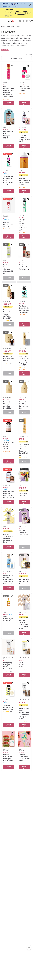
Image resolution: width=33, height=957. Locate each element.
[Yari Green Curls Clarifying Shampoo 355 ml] (8, 250)
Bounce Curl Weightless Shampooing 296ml (23, 405)
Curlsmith (22, 127)
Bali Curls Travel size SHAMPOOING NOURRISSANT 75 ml (24, 625)
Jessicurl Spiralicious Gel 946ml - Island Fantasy (24, 182)
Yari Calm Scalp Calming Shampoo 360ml (8, 445)
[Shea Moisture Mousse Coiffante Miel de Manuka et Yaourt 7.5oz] (8, 561)
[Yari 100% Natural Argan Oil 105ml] (8, 602)
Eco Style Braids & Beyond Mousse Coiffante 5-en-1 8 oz (23, 225)
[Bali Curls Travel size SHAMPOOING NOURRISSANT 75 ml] (24, 602)
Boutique (9, 26)
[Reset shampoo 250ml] (24, 647)
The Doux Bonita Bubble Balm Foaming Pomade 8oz (24, 309)
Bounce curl (7, 301)
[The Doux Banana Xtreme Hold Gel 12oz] (8, 689)
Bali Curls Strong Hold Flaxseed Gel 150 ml (23, 534)
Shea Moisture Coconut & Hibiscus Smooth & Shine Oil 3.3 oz (24, 450)
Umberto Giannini (6, 750)
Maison (3, 26)
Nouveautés (16, 26)
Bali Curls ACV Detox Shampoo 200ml (8, 135)
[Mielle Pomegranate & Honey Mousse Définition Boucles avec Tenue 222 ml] (8, 72)
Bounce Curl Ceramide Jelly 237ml (8, 359)
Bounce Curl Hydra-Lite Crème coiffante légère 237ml (7, 314)
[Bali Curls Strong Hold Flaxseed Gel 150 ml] (24, 516)
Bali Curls (6, 127)
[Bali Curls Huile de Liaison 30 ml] (24, 561)
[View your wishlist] (27, 21)
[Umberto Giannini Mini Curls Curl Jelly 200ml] (24, 739)
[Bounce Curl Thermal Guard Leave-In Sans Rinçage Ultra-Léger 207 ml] (24, 338)
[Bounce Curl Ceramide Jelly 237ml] (8, 338)
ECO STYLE (22, 215)
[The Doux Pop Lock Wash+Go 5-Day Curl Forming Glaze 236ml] (8, 160)
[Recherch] (20, 21)
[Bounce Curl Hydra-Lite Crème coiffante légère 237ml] (8, 291)
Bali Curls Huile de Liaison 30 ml (24, 582)
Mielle (5, 82)
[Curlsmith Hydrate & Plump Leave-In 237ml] (24, 117)
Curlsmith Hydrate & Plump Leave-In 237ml (24, 139)
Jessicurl (22, 170)
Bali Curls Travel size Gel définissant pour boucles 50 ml (8, 539)
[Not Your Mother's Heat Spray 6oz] (8, 205)
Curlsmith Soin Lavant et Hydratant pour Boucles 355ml (8, 494)
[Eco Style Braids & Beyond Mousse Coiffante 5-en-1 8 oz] (24, 205)
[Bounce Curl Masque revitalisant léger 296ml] (8, 387)
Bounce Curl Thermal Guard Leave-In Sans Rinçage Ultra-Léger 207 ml (24, 361)
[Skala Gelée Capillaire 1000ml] (24, 475)
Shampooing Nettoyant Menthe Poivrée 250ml (8, 666)
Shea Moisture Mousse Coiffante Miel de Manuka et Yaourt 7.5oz (8, 580)
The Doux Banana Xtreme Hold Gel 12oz (8, 707)
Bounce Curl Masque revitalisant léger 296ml (7, 405)
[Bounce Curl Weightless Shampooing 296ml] (24, 387)
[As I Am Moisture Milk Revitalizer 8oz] (24, 250)
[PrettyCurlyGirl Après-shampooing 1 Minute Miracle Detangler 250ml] (24, 689)
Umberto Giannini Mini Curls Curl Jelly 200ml (24, 758)
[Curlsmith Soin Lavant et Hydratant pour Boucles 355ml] (8, 475)
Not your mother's (6, 216)
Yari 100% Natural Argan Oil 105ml (8, 619)
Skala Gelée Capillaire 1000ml (23, 496)
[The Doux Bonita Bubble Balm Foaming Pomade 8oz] (24, 291)
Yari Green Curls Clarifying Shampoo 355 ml (8, 269)
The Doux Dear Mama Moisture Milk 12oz (24, 88)
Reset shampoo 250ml (22, 665)
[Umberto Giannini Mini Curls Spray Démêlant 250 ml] (8, 739)
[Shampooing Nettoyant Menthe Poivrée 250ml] (8, 647)
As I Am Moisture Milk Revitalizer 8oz (24, 267)
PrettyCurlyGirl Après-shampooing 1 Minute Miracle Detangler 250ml (24, 714)
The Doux (22, 82)
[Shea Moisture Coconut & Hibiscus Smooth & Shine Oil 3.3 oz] (24, 426)
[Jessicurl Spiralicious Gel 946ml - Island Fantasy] (24, 160)
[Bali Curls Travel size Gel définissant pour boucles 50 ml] (8, 516)
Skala (21, 485)
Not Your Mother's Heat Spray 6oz (8, 224)
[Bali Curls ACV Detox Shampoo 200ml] (8, 117)
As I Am (21, 260)
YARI (4, 260)
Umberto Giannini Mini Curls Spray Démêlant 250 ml (8, 759)
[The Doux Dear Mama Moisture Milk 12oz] (24, 72)
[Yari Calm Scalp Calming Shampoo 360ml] (8, 426)
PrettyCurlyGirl (8, 658)
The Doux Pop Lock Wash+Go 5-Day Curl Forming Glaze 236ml (8, 180)
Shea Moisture (23, 436)
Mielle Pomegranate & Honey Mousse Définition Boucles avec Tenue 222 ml (8, 91)
